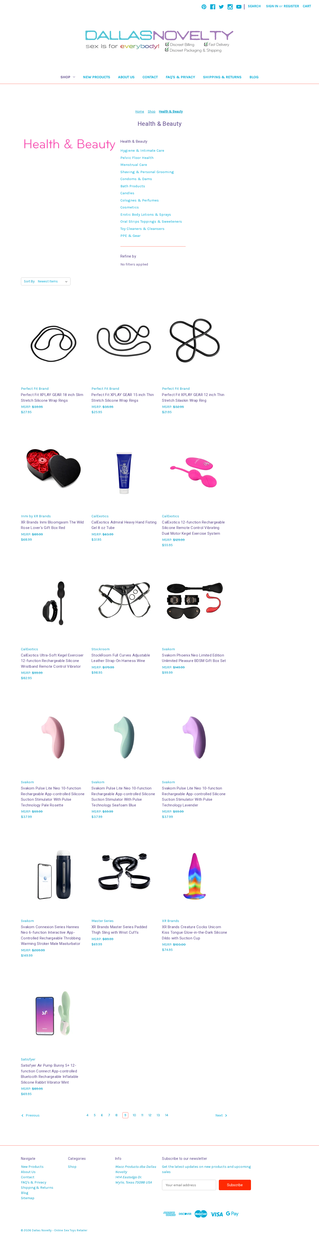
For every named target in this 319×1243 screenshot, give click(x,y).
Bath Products (132, 186)
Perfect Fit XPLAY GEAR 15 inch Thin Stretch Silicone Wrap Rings (122, 398)
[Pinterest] (204, 6)
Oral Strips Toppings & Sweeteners (151, 221)
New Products (96, 77)
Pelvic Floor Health (137, 157)
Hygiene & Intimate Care (142, 150)
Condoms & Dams (136, 179)
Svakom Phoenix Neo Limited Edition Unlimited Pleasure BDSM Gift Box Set (194, 658)
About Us (126, 77)
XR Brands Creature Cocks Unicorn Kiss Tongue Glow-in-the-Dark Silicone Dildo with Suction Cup (194, 932)
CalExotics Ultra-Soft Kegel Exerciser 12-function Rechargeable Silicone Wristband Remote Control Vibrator (52, 661)
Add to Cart (53, 345)
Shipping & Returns (222, 77)
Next (219, 1115)
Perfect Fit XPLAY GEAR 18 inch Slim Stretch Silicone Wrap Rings (52, 398)
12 (150, 1115)
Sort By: (29, 281)
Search (254, 6)
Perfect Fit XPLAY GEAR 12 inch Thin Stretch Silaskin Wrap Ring (193, 398)
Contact (150, 77)
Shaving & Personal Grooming (147, 172)
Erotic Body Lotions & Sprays (145, 214)
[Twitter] (221, 6)
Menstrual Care (133, 164)
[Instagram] (230, 6)
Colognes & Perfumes (139, 200)
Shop (65, 77)
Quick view (53, 336)
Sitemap (27, 1198)
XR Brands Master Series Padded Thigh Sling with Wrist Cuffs (119, 930)
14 (166, 1115)
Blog (253, 77)
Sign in (272, 6)
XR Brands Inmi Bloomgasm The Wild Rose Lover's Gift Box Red (52, 525)
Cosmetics (129, 207)
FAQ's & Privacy (180, 77)
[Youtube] (238, 6)
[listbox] (53, 281)
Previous (32, 1115)
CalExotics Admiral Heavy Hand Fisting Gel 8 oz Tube (124, 525)
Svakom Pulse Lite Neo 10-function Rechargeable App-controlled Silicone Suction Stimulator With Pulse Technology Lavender (194, 796)
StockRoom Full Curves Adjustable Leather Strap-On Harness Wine (120, 658)
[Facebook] (212, 6)
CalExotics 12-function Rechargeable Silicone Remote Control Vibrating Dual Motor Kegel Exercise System (193, 528)
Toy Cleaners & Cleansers (142, 228)
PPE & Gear (130, 235)
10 (134, 1115)
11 (142, 1115)
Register (291, 6)
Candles (127, 193)
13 (158, 1115)
